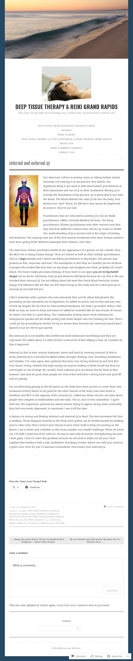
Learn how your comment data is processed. (83, 605)
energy (32, 513)
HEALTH (13, 516)
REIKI (30, 519)
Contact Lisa (66, 152)
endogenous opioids (18, 513)
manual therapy (46, 516)
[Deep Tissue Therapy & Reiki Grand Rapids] (66, 30)
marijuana (59, 516)
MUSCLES (13, 519)
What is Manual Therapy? (66, 148)
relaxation (39, 519)
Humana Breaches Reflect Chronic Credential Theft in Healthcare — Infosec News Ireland (38, 540)
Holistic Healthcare (18, 523)
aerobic (22, 510)
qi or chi (23, 519)
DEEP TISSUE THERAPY (38, 510)
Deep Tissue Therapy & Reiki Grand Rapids (66, 106)
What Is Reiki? (66, 134)
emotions (54, 510)
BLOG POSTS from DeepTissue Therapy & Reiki (66, 125)
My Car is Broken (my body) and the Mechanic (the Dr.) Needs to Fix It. (95, 540)
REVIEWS (66, 130)
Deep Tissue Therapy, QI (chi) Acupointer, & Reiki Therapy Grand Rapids (66, 139)
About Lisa (66, 143)
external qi (55, 519)
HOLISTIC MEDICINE (28, 516)
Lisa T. (14, 507)
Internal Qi (33, 523)
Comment (111, 590)
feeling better (53, 513)
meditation (44, 523)
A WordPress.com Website (66, 648)
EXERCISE (41, 513)
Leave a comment (115, 506)
